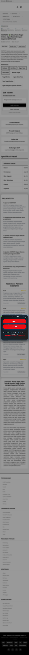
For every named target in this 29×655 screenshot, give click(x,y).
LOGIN (14, 321)
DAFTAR (14, 326)
